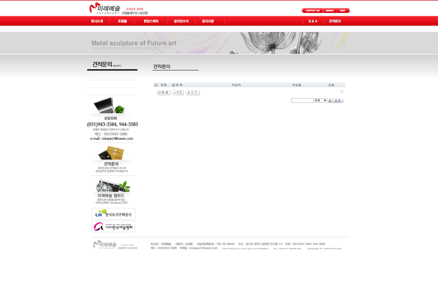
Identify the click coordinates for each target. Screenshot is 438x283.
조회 (331, 85)
